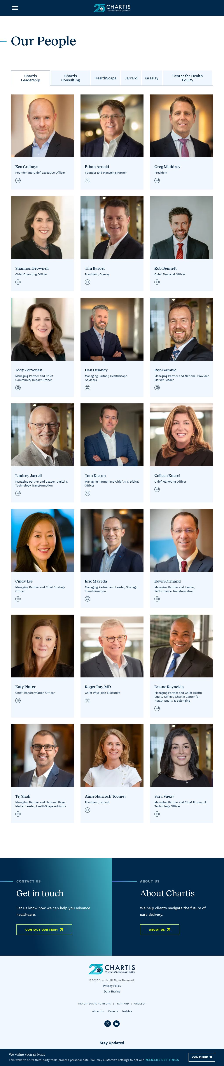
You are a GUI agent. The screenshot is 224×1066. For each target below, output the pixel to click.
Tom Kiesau (95, 475)
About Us (157, 930)
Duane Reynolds (169, 687)
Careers (113, 1011)
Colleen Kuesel (167, 475)
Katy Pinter (25, 687)
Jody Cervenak (28, 370)
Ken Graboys (26, 167)
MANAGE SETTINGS (162, 1060)
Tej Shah (22, 796)
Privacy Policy (112, 986)
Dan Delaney (96, 370)
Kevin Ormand (167, 581)
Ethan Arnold (97, 167)
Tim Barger (95, 268)
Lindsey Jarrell (28, 475)
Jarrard (130, 78)
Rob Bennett (165, 268)
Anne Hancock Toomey (105, 796)
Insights (127, 1011)
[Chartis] (112, 8)
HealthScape (105, 78)
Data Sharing (112, 991)
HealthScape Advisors (94, 1003)
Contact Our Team (41, 930)
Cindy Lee (24, 581)
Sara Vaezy (164, 796)
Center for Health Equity (187, 77)
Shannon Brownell (32, 268)
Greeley (151, 78)
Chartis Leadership (30, 77)
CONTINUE (200, 1057)
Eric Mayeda (96, 581)
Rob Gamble (165, 370)
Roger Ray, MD (98, 687)
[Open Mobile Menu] (15, 8)
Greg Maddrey (167, 167)
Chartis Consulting (70, 77)
